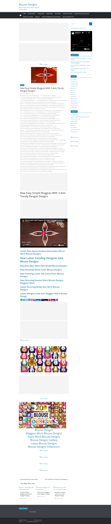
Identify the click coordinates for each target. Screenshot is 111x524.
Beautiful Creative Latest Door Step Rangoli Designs (60, 494)
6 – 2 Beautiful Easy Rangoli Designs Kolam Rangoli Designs (51, 97)
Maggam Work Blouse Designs (44, 433)
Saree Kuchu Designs (75, 129)
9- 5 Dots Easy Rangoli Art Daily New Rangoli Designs (57, 100)
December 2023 (74, 81)
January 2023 (73, 101)
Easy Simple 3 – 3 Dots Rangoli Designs (42, 144)
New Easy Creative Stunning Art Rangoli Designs (28, 154)
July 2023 (73, 90)
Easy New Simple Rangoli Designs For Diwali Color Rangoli (46, 138)
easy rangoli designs (62, 139)
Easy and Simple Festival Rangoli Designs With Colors (29, 120)
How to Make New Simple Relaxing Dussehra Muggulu (47, 148)
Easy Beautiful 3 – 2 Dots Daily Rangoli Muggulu (46, 121)
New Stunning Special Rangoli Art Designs (59, 169)
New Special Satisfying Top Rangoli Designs (47, 167)
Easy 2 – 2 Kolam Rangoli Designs (38, 112)
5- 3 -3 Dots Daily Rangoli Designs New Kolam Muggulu (30, 97)
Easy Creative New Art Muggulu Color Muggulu (48, 126)
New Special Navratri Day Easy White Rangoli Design (29, 167)
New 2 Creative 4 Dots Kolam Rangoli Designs (57, 149)
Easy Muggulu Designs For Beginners (57, 130)
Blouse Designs (28, 4)
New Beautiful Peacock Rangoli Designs (42, 151)
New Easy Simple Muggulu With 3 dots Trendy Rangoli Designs (49, 156)
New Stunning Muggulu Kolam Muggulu (44, 169)
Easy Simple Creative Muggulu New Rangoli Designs (47, 146)
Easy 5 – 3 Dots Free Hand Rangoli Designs (52, 112)
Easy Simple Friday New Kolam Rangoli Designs (28, 148)
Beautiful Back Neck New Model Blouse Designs (43, 265)
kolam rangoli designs (24, 149)
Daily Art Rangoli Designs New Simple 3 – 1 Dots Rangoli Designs (31, 110)
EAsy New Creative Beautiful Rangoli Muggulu (50, 133)
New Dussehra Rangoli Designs (52, 153)
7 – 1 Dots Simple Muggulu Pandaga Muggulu (44, 98)
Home (24, 13)
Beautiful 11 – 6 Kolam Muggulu (25, 103)
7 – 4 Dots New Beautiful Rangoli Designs (27, 100)
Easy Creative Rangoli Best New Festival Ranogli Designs (30, 128)
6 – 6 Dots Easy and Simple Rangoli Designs (28, 98)
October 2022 (74, 107)
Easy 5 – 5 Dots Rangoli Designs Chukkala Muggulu (29, 115)
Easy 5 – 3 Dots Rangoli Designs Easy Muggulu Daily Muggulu (45, 113)
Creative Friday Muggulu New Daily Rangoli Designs (26, 494)
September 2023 (74, 86)
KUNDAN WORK (40, 13)
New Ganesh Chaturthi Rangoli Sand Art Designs (46, 158)
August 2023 (73, 88)
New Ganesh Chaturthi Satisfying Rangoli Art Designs (29, 159)
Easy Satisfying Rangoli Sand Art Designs (27, 144)
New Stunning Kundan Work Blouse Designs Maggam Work (41, 281)
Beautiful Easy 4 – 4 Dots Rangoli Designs (27, 105)
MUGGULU (37, 16)
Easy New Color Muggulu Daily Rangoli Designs (28, 131)
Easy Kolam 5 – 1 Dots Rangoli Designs (27, 130)
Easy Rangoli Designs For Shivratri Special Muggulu (29, 141)
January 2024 (73, 79)
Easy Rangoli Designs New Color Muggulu (46, 141)
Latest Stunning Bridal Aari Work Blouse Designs (40, 288)
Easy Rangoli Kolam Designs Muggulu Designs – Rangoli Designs (31, 143)
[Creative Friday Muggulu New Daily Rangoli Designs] (26, 487)
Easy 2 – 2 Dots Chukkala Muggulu (56, 110)
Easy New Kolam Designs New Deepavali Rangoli (29, 136)
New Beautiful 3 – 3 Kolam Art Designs (27, 151)
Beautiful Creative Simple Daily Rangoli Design (55, 103)
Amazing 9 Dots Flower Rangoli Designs (27, 102)
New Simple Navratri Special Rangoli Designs (28, 164)
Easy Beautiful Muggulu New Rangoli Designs (28, 125)
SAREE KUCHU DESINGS (28, 16)
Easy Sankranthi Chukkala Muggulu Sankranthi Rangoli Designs (55, 143)
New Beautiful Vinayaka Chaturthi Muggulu (57, 151)
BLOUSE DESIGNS (31, 13)
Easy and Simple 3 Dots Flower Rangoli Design (28, 118)
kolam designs (60, 148)
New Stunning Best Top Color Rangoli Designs (28, 169)
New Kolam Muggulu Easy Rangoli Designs (43, 493)
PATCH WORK (58, 13)
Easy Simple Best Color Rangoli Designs (57, 144)
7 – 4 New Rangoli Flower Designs (41, 100)
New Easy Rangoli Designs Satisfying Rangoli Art (28, 156)
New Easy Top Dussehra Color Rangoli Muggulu (28, 158)
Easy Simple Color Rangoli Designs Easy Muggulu (29, 146)
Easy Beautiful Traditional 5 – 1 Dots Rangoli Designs (29, 126)
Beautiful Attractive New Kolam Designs (39, 103)
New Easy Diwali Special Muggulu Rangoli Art (46, 154)
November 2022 (74, 105)
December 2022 (74, 103)
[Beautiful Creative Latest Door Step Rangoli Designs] (61, 487)
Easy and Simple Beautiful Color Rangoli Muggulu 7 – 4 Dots (48, 118)
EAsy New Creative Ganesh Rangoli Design (27, 135)
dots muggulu (46, 110)
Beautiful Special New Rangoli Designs (41, 107)
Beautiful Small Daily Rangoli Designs (26, 107)
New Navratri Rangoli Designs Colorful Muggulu (42, 161)
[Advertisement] (44, 32)
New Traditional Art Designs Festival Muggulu (56, 479)
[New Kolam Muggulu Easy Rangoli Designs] (44, 487)
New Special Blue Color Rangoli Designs (27, 166)
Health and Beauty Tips (68, 16)
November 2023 (74, 84)
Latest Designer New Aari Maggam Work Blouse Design (43, 295)
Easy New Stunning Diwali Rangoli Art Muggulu (28, 139)
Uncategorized (74, 131)
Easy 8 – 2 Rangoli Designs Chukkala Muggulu (28, 116)
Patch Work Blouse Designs (44, 436)
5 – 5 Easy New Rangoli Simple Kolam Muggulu (47, 95)
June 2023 (73, 92)
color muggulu (42, 108)
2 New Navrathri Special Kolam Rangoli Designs (29, 95)
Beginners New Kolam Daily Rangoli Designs (56, 107)
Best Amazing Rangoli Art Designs (26, 108)
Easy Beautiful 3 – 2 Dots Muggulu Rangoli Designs (29, 123)
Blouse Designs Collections (44, 446)
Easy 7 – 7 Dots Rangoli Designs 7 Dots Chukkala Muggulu (49, 115)
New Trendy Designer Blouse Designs (79, 72)
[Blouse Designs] (20, 15)
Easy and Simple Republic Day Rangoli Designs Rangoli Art (50, 120)
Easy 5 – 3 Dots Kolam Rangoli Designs (27, 113)
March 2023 (73, 96)
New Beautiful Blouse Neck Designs (29, 479)
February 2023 (74, 98)
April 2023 (73, 94)
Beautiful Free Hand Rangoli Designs (42, 105)
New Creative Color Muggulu (25, 153)
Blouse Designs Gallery (43, 440)
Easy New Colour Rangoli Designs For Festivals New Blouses (31, 133)
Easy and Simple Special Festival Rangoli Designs (29, 121)
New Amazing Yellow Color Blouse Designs (41, 269)
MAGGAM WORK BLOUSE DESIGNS (81, 13)
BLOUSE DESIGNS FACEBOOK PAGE (78, 28)
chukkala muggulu (36, 108)
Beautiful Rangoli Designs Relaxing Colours (57, 105)
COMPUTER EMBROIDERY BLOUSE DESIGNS (51, 16)
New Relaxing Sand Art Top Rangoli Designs (42, 163)
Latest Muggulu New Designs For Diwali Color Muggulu (38, 149)
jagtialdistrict (23, 93)
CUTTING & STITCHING (67, 13)
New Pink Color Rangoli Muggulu (57, 161)
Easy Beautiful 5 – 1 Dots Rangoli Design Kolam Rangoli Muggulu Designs (52, 123)
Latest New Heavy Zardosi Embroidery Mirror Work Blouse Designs (42, 252)
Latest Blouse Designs (44, 443)
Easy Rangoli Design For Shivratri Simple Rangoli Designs (48, 139)
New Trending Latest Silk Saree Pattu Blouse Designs (42, 275)
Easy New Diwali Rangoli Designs (56, 135)
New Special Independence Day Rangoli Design (56, 166)
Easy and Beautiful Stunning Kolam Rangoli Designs (46, 116)
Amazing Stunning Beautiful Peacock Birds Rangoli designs (45, 102)
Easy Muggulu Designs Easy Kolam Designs (42, 130)
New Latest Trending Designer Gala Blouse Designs (41, 259)
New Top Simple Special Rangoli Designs (27, 171)
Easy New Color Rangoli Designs (43, 131)
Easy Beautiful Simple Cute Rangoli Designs (44, 125)
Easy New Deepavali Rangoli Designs (42, 135)
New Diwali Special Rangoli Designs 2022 (38, 153)
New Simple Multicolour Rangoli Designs (57, 163)
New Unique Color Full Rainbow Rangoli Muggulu (44, 171)
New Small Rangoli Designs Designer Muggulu (45, 164)
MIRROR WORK (49, 13)
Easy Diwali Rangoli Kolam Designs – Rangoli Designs (50, 128)
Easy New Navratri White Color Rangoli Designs (46, 136)
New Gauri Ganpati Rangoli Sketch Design (47, 159)
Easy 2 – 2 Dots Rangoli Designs (25, 112)
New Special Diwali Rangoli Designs (41, 166)
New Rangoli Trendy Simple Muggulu (26, 163)
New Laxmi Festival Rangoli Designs (26, 161)
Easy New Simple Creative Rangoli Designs (27, 138)
